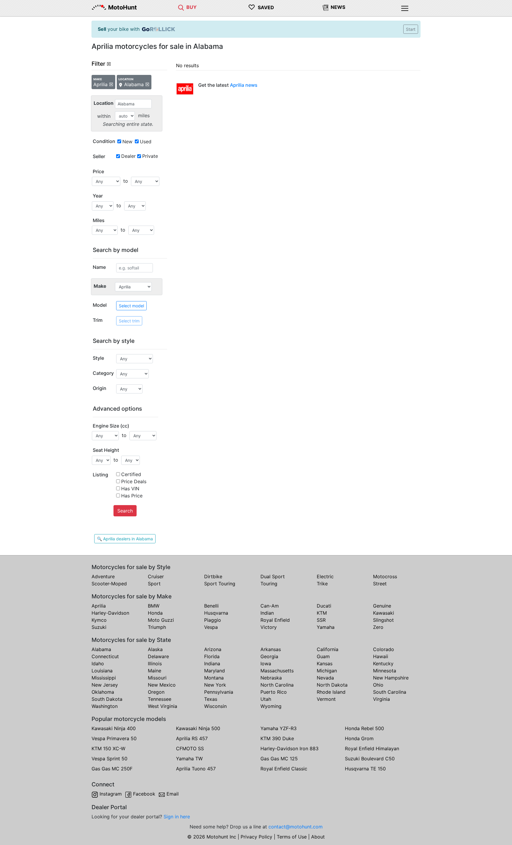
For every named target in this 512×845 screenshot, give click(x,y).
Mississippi (104, 678)
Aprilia (99, 606)
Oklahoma (103, 692)
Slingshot (383, 620)
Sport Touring (219, 584)
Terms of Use (292, 837)
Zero (378, 627)
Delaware (158, 656)
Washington (105, 706)
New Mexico (162, 685)
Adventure (103, 576)
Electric (325, 576)
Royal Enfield (275, 620)
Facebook (144, 794)
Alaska (155, 649)
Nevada (325, 678)
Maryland (214, 671)
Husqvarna (216, 613)
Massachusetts (277, 671)
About (318, 837)
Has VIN (130, 488)
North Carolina (277, 685)
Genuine (382, 606)
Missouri (157, 678)
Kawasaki (383, 613)
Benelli (211, 606)
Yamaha (326, 627)
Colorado (383, 649)
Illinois (155, 663)
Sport (154, 584)
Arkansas (270, 649)
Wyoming (270, 706)
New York (215, 685)
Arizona (212, 649)
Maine (154, 671)
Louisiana (102, 671)
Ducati (324, 606)
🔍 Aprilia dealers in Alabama (125, 538)
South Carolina (389, 692)
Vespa (211, 627)
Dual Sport (272, 576)
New (127, 141)
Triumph (157, 627)
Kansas (324, 663)
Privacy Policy (256, 837)
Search (125, 511)
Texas (210, 699)
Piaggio (212, 620)
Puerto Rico (273, 692)
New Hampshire (391, 678)
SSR (321, 620)
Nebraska (271, 678)
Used (145, 141)
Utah (265, 699)
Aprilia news (243, 85)
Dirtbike (213, 576)
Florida (212, 656)
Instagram (111, 794)
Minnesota (384, 671)
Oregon (156, 692)
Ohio (378, 685)
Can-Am (269, 606)
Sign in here (177, 817)
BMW (153, 606)
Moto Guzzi (161, 620)
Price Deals (133, 481)
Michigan (327, 671)
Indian (267, 613)
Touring (268, 584)
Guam (323, 656)
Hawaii (380, 656)
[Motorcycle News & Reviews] (325, 7)
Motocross (385, 576)
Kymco (99, 620)
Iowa (265, 663)
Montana (214, 678)
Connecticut (105, 656)
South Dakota (107, 699)
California (327, 649)
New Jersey (105, 685)
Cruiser (156, 576)
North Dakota (332, 685)
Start (410, 29)
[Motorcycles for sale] (181, 7)
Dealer (128, 156)
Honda (155, 613)
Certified (131, 474)
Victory (268, 627)
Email (173, 794)
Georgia (269, 656)
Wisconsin (215, 706)
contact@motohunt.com (295, 827)
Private (150, 156)
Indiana (212, 663)
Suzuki (99, 627)
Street (380, 584)
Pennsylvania (218, 692)
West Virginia (162, 706)
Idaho (98, 663)
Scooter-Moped (109, 584)
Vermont (326, 699)
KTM (322, 613)
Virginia (381, 699)
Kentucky (383, 663)
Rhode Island (331, 692)
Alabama (101, 649)
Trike (322, 584)
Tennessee (159, 699)
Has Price (132, 496)
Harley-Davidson (110, 613)
